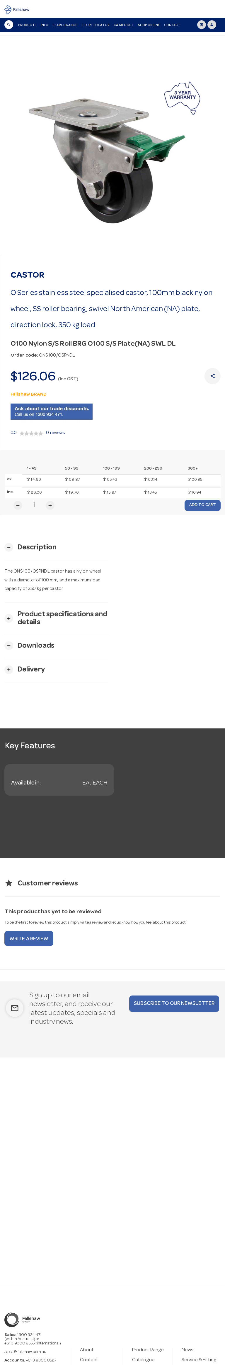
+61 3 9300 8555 (19, 1344)
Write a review (28, 939)
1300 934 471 (29, 1335)
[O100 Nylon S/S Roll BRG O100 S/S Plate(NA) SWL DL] (112, 155)
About (86, 1350)
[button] (30, 547)
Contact (172, 25)
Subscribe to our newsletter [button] (174, 1003)
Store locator (95, 25)
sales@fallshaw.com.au (25, 1352)
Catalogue (124, 25)
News (187, 1350)
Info (44, 25)
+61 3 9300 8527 (41, 1361)
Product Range (148, 1350)
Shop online (149, 25)
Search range (64, 25)
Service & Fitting (199, 1360)
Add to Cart (202, 505)
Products (27, 25)
